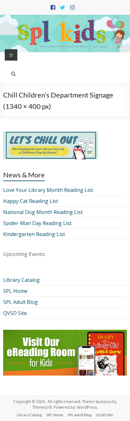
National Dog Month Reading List (43, 212)
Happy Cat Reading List (30, 201)
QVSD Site (15, 313)
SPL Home (15, 291)
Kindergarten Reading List (34, 234)
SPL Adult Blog (20, 302)
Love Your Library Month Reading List (48, 190)
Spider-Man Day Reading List (37, 223)
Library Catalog (21, 279)
